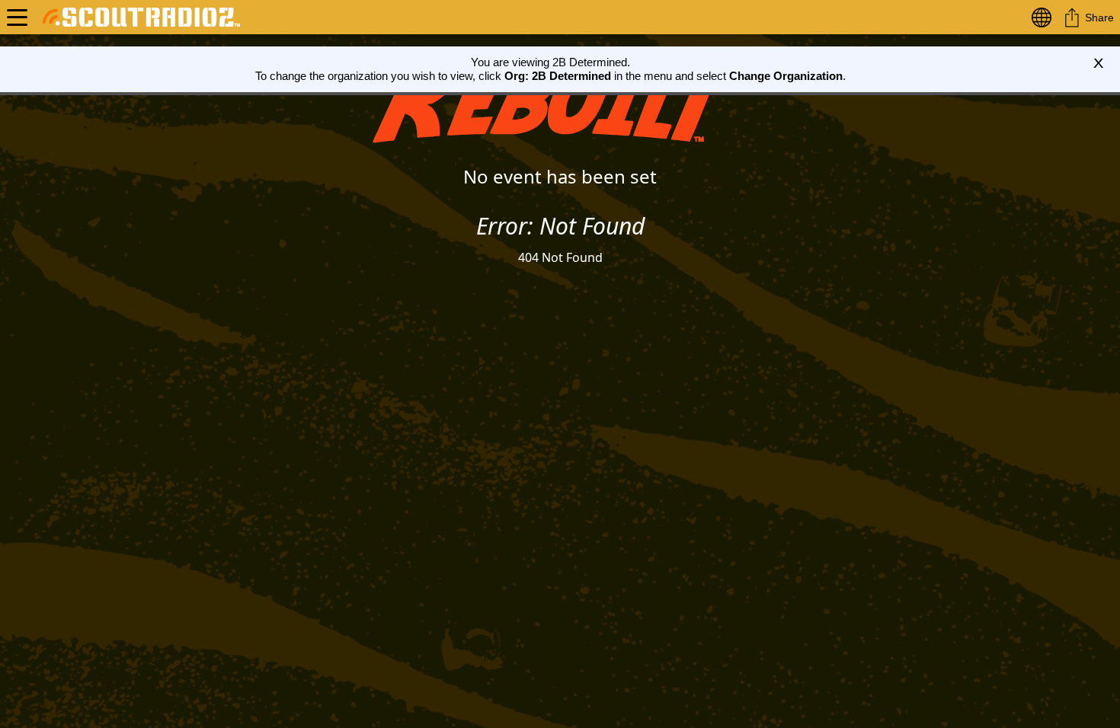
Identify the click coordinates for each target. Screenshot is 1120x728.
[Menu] (17, 17)
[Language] (1044, 17)
